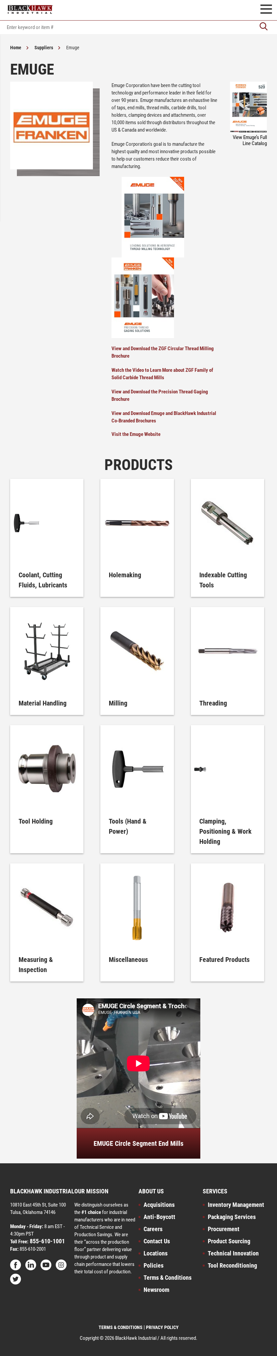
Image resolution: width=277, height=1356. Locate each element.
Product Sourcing (229, 1241)
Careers (153, 1229)
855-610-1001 (46, 1241)
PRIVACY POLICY (162, 1327)
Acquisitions (159, 1204)
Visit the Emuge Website (135, 434)
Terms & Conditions (168, 1277)
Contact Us (157, 1241)
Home (15, 47)
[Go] (263, 27)
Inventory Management (236, 1204)
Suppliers (43, 47)
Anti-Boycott (159, 1216)
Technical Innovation (233, 1253)
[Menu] (266, 10)
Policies (153, 1265)
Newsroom (156, 1289)
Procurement (224, 1229)
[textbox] (138, 27)
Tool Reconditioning (232, 1265)
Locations (156, 1253)
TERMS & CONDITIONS (121, 1327)
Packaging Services (232, 1216)
